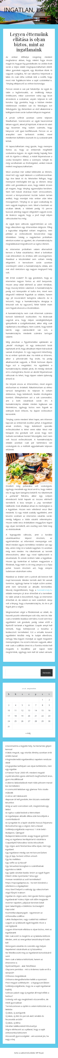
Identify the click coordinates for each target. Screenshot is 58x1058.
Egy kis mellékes (13, 859)
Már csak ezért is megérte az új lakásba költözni (27, 936)
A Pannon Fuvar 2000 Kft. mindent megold (25, 772)
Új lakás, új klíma (12, 1022)
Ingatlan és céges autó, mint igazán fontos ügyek (28, 896)
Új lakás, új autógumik (15, 1012)
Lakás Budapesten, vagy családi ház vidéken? (26, 919)
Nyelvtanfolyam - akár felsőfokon (20, 966)
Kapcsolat (10, 909)
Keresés (47, 672)
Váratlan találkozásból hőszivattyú (21, 1026)
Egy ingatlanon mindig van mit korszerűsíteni (26, 852)
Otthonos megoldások (15, 976)
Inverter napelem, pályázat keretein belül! (24, 902)
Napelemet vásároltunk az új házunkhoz (23, 949)
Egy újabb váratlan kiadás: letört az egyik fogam (27, 872)
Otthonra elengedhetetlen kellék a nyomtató (26, 979)
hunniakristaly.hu (44, 590)
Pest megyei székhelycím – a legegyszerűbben (27, 982)
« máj (27, 733)
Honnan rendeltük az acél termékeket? (23, 879)
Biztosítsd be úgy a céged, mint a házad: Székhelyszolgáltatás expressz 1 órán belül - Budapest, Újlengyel (26, 829)
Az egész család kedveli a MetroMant (22, 812)
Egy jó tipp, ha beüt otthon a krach (21, 856)
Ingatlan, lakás (29, 10)
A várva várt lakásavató (16, 796)
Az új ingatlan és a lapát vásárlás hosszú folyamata (28, 822)
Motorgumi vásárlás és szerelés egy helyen (25, 946)
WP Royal (39, 1053)
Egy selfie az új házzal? (16, 862)
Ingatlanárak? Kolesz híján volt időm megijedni (26, 899)
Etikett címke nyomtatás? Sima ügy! (21, 876)
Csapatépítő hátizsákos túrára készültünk (24, 842)
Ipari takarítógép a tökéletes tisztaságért (24, 906)
